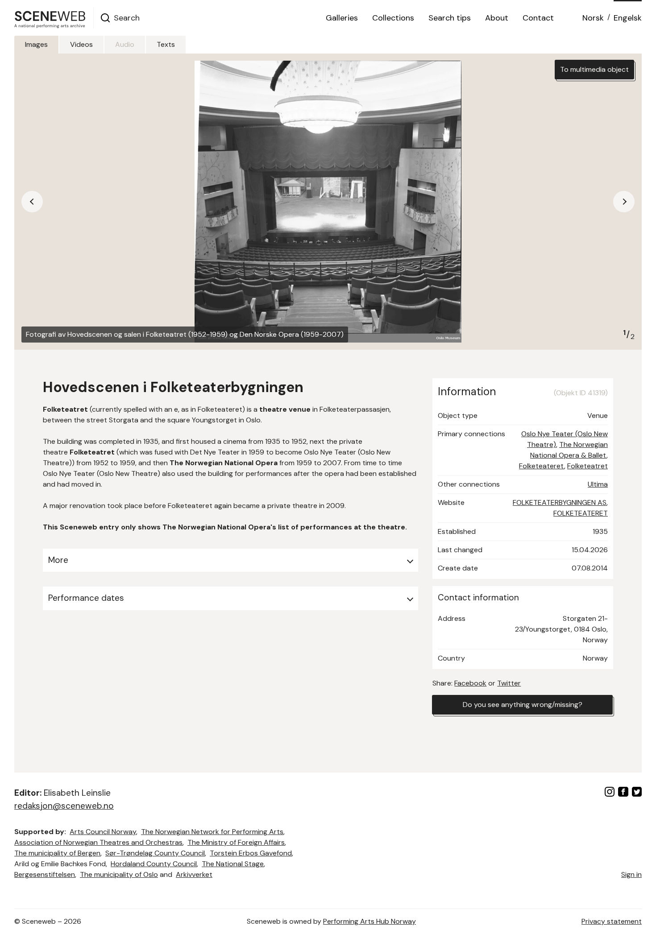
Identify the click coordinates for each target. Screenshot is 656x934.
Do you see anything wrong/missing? (522, 704)
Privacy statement (611, 921)
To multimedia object (594, 69)
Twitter (509, 683)
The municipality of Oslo (119, 874)
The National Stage (233, 863)
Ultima (598, 484)
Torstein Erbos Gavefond (251, 853)
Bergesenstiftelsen (44, 874)
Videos (81, 44)
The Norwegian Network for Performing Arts (212, 831)
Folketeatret (587, 466)
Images (36, 44)
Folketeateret (541, 466)
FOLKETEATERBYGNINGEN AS (559, 502)
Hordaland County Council (154, 863)
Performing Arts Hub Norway (369, 921)
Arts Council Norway (103, 831)
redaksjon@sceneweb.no (64, 805)
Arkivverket (194, 874)
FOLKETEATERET (580, 513)
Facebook (470, 683)
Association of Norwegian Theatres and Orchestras (98, 842)
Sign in (631, 874)
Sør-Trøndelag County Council (155, 853)
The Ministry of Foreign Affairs (236, 842)
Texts (166, 44)
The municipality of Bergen (57, 853)
